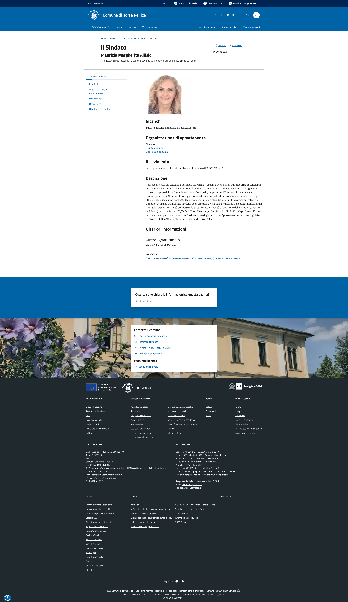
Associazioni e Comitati (245, 433)
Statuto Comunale (94, 539)
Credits (89, 561)
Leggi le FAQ (91, 517)
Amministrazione (117, 38)
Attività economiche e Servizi (248, 428)
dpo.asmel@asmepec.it (190, 487)
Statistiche (91, 570)
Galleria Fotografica (244, 419)
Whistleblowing (93, 543)
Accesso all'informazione (205, 27)
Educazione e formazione (142, 437)
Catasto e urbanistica (140, 428)
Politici (89, 433)
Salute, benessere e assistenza (181, 419)
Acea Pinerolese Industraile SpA (189, 509)
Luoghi (238, 411)
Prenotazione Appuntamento (99, 522)
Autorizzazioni (137, 424)
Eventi (238, 406)
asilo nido (135, 504)
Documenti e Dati (94, 419)
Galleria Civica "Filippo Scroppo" (145, 526)
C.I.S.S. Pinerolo (182, 513)
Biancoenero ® (184, 594)
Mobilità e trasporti (176, 415)
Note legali (91, 552)
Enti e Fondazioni (93, 424)
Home (103, 38)
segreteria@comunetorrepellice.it (107, 474)
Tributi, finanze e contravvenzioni (182, 424)
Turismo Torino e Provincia (186, 517)
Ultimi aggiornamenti (95, 565)
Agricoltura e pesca (139, 406)
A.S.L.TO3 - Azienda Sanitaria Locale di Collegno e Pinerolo (201, 504)
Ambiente (135, 411)
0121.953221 (95, 455)
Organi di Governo (136, 38)
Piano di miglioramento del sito (100, 513)
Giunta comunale (155, 148)
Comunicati (211, 411)
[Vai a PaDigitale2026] (245, 386)
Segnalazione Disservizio (97, 526)
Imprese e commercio (177, 411)
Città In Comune (228, 590)
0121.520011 (96, 458)
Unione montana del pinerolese (145, 522)
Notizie (209, 406)
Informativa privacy (94, 548)
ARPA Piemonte (182, 522)
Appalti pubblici (137, 419)
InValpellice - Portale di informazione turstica (151, 509)
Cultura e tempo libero (141, 433)
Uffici (88, 415)
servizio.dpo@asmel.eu (192, 484)
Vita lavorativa (174, 433)
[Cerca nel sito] (256, 15)
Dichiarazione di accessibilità (98, 509)
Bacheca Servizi (93, 535)
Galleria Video (241, 424)
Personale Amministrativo (97, 428)
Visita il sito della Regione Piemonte (147, 513)
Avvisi (208, 415)
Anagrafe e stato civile (141, 415)
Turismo (171, 428)
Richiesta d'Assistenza (96, 530)
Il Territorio (240, 415)
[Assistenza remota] (238, 590)
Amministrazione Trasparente (99, 504)
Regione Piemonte (95, 3)
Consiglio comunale (157, 151)
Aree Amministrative (95, 411)
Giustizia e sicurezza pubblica (180, 406)
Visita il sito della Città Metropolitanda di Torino (152, 517)
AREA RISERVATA (174, 597)
